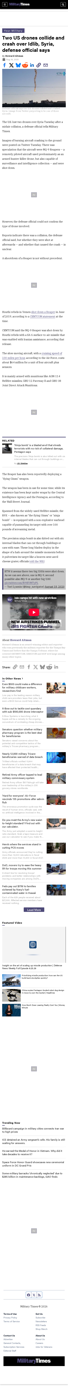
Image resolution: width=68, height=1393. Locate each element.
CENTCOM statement (42, 316)
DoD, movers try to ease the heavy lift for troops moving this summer (22, 866)
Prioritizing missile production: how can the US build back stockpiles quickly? (42, 976)
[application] (34, 945)
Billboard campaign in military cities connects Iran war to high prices (33, 1130)
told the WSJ (36, 561)
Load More (34, 910)
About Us (40, 1339)
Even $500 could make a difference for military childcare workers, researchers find (22, 687)
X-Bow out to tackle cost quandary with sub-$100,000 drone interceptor (22, 710)
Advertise (7, 1339)
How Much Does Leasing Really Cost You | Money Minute (43, 1006)
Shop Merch (41, 1329)
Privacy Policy (10, 1317)
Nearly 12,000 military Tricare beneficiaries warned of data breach (22, 755)
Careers (39, 1343)
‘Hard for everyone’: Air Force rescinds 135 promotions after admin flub (23, 799)
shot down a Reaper (43, 312)
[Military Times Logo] (19, 4)
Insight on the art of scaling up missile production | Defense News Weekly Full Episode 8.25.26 (32, 967)
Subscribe (40, 1317)
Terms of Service (11, 1321)
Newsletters (41, 1321)
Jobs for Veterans (44, 1346)
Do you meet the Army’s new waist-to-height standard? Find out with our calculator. (22, 823)
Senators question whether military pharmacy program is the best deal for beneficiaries (22, 732)
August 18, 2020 (55, 586)
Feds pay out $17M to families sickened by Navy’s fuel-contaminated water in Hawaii (19, 889)
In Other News (11, 678)
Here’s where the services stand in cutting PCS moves (21, 845)
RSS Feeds (41, 1325)
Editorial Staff (9, 1350)
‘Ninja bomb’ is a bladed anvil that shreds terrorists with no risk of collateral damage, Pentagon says (38, 448)
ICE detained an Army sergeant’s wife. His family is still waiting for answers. (33, 1141)
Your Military (13, 30)
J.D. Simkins (22, 463)
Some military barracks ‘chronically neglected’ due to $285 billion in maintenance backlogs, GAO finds (32, 1174)
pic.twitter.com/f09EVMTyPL (21, 582)
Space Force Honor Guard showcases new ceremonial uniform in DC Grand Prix (33, 1163)
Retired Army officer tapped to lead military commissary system (22, 776)
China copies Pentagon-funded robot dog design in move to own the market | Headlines (43, 991)
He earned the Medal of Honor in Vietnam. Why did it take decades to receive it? (32, 1152)
